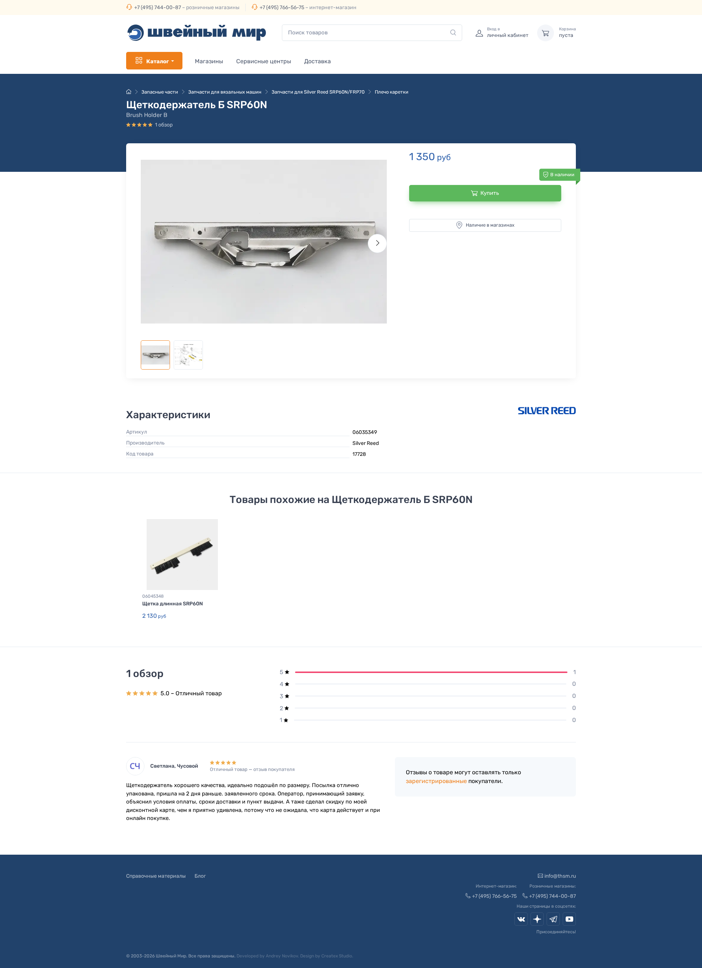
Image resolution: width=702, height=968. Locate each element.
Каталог (157, 61)
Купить (489, 193)
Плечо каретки (391, 92)
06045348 (153, 596)
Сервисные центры (263, 61)
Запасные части (159, 92)
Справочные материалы (156, 876)
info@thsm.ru (560, 876)
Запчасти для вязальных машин (224, 92)
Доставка (317, 61)
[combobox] (372, 32)
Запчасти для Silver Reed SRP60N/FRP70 (318, 92)
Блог (200, 876)
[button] (264, 241)
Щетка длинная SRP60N (172, 604)
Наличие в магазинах (490, 225)
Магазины (209, 61)
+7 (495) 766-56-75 (282, 7)
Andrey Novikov (282, 955)
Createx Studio (336, 955)
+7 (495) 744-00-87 (157, 7)
